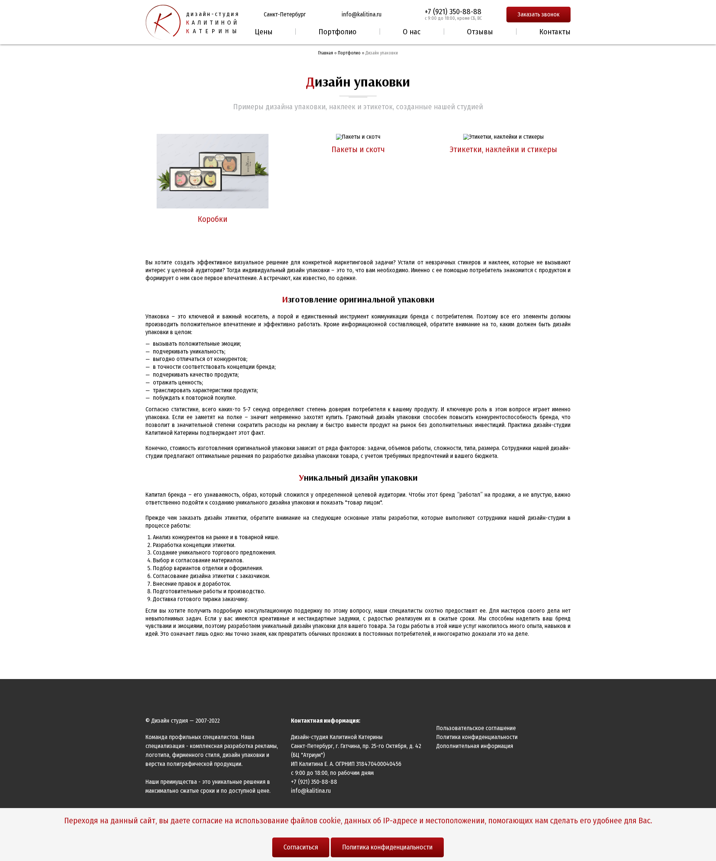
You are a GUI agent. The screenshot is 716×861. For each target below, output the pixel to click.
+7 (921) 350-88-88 (453, 11)
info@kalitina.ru (361, 14)
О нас (412, 32)
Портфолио (337, 32)
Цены (264, 32)
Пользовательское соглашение (476, 728)
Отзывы (480, 32)
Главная (325, 53)
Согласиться (300, 847)
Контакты (555, 32)
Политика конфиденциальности (387, 847)
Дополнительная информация (474, 746)
